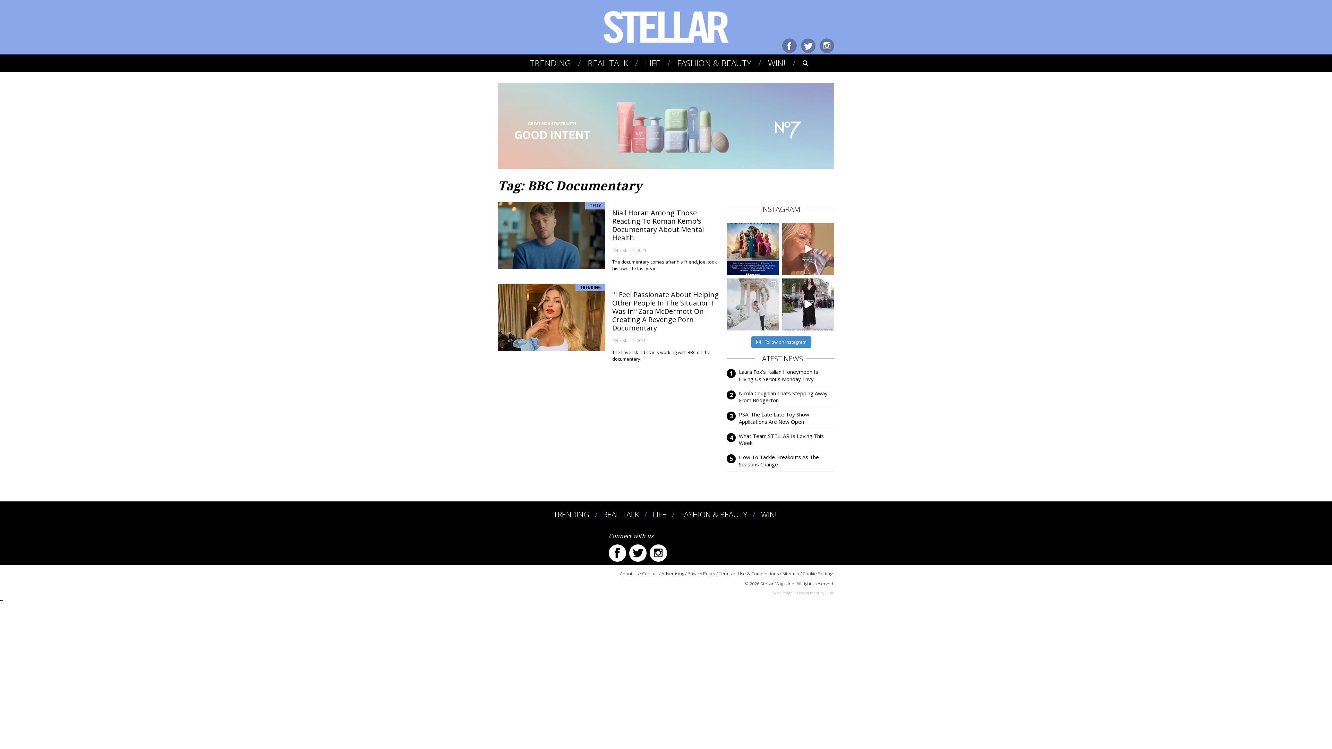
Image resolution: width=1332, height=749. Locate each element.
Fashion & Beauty (714, 63)
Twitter (808, 45)
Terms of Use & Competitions (749, 573)
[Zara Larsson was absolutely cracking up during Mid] (808, 249)
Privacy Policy (701, 573)
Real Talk (608, 63)
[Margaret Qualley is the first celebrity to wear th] (808, 304)
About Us (629, 573)
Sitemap (790, 573)
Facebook (789, 45)
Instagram (827, 45)
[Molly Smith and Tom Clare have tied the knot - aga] (753, 304)
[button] (800, 63)
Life (652, 63)
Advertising (672, 573)
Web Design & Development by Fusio (803, 592)
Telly (595, 205)
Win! (776, 63)
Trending (550, 63)
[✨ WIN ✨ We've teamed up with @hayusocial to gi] (753, 249)
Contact (650, 573)
